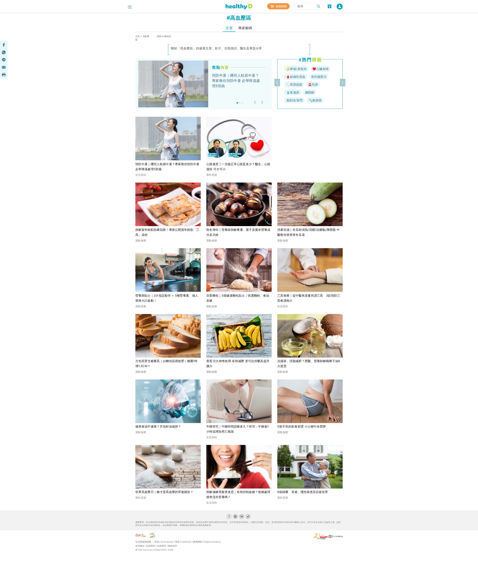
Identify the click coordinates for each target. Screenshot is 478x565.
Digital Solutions (212, 541)
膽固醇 (309, 92)
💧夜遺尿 (292, 92)
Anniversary (167, 541)
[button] (255, 102)
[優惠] (329, 6)
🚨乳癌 (313, 84)
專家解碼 (245, 28)
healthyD (186, 541)
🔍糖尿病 (315, 100)
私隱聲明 (150, 545)
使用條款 (139, 545)
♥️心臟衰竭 (320, 69)
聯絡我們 (172, 545)
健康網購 (281, 6)
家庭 (177, 541)
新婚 (156, 541)
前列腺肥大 (319, 77)
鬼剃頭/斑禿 (294, 100)
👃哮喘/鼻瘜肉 (296, 69)
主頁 (137, 36)
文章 (229, 28)
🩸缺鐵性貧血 (295, 77)
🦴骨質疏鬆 (294, 84)
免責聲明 (161, 545)
